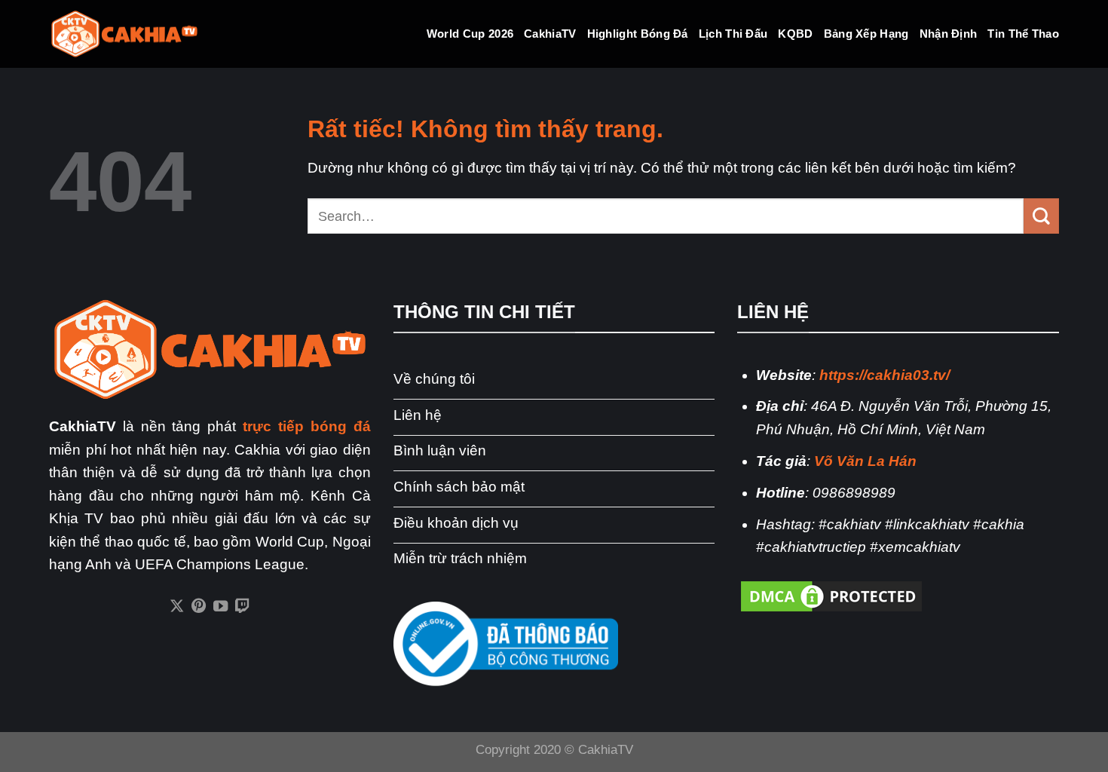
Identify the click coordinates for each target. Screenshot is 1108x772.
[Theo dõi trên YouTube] (220, 607)
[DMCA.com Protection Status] (831, 595)
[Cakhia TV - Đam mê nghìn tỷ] (124, 34)
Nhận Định (949, 33)
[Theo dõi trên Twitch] (242, 607)
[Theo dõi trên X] (177, 607)
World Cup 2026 (470, 33)
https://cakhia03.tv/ (884, 375)
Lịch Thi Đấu (733, 33)
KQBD (795, 33)
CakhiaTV (550, 33)
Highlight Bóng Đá (637, 33)
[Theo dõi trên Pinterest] (198, 607)
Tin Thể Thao (1023, 33)
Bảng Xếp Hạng (866, 33)
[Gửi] (1041, 215)
